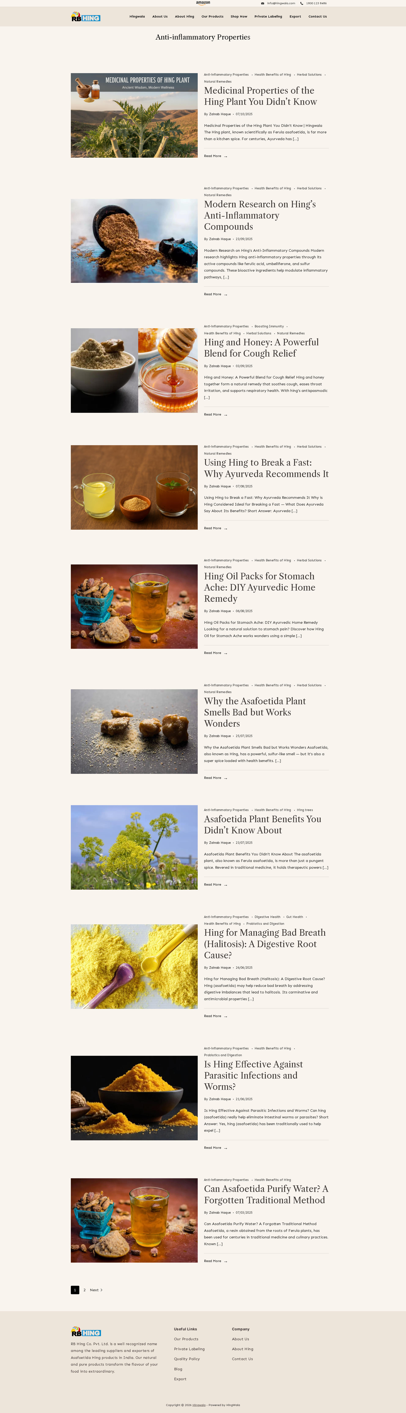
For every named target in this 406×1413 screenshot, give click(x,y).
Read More (212, 156)
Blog (178, 1369)
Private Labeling (268, 16)
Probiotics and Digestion (265, 924)
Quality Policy (187, 1359)
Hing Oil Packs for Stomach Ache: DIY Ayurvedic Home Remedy (259, 587)
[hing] (134, 115)
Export (295, 16)
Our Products (212, 16)
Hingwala (137, 16)
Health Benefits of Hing (273, 75)
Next (94, 1290)
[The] (134, 966)
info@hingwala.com (281, 3)
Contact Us (318, 16)
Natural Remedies (218, 81)
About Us (159, 16)
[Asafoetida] (134, 241)
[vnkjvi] (134, 487)
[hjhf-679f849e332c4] (134, 1098)
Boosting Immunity (270, 326)
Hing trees (305, 810)
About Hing (184, 16)
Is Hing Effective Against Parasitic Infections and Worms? (253, 1075)
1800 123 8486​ (316, 3)
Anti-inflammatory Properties (227, 75)
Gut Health (295, 917)
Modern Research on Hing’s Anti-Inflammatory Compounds (260, 215)
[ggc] (134, 847)
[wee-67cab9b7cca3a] (134, 607)
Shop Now (239, 16)
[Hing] (134, 732)
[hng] (134, 370)
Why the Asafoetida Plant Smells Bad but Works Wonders (255, 712)
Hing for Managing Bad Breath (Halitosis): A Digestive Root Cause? (265, 943)
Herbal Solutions (310, 75)
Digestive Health (268, 917)
